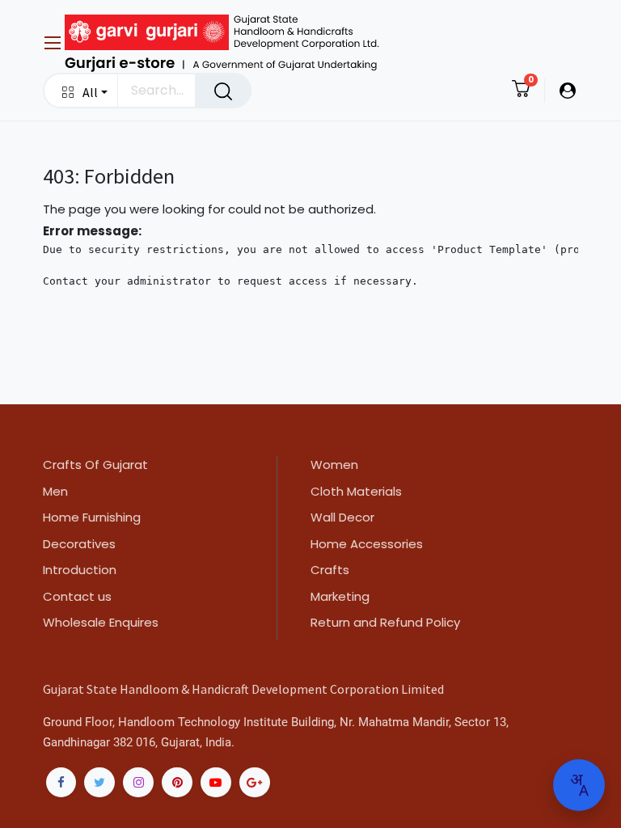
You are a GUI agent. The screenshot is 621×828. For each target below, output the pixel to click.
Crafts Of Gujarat (95, 464)
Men (55, 491)
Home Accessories (366, 543)
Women (334, 464)
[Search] (223, 90)
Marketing (340, 596)
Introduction (79, 569)
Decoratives (79, 543)
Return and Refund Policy (385, 622)
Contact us (77, 596)
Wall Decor (342, 517)
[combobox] (579, 784)
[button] (81, 90)
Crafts (329, 569)
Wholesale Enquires (100, 622)
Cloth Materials (356, 491)
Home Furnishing (92, 517)
